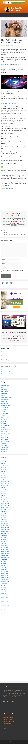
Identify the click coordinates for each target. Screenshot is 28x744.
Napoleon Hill (4, 431)
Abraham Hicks (5, 385)
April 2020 (3, 591)
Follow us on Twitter (6, 371)
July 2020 (3, 585)
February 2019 (4, 619)
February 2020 (4, 595)
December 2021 (5, 551)
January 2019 (4, 621)
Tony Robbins (4, 447)
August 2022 (4, 535)
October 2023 (4, 507)
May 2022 (3, 541)
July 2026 (3, 461)
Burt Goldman (4, 391)
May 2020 (3, 589)
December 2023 (5, 503)
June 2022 (3, 539)
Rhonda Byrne (4, 439)
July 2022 (3, 537)
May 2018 (3, 633)
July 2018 (3, 629)
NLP (2, 435)
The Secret (4, 445)
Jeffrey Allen (4, 409)
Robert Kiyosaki (5, 441)
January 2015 (4, 679)
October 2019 (4, 603)
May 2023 (3, 517)
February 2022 (4, 547)
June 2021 (3, 563)
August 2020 (4, 583)
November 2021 (5, 553)
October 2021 (4, 555)
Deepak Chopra (5, 399)
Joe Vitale (3, 411)
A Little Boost (4, 358)
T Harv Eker (4, 443)
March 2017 (4, 653)
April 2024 (3, 495)
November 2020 (5, 577)
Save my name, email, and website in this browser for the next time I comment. (13, 271)
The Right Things (5, 360)
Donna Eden (4, 401)
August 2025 (4, 471)
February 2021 (4, 571)
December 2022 (5, 527)
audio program (13, 116)
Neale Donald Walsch (6, 433)
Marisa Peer (4, 423)
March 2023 (4, 521)
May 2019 (3, 613)
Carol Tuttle (4, 393)
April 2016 (3, 671)
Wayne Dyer (4, 451)
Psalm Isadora (4, 437)
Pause (2, 356)
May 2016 (3, 669)
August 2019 (4, 607)
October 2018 (4, 627)
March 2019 (4, 617)
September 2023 (5, 509)
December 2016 (5, 657)
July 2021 (3, 561)
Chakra (3, 395)
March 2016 (4, 673)
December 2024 (5, 481)
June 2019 (3, 611)
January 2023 (4, 525)
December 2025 (5, 467)
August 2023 (4, 511)
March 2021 (4, 569)
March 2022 (4, 545)
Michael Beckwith (5, 429)
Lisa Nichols (4, 419)
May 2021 (3, 565)
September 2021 (5, 557)
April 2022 (3, 543)
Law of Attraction (5, 417)
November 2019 (5, 601)
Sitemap (5, 732)
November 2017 (5, 645)
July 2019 (3, 609)
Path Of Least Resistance (7, 354)
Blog (4, 230)
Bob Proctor (4, 389)
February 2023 (4, 523)
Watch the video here (8, 188)
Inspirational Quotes (6, 405)
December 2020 (5, 575)
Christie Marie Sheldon (6, 397)
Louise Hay (4, 421)
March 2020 (4, 593)
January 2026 (4, 465)
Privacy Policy (6, 736)
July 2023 (3, 513)
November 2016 (5, 659)
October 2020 (4, 579)
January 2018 (4, 641)
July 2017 (3, 649)
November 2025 (5, 469)
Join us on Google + (6, 375)
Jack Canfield (4, 407)
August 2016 (4, 665)
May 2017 (3, 651)
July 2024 (3, 489)
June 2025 (3, 473)
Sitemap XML (6, 734)
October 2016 (4, 661)
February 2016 (4, 675)
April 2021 (3, 567)
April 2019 (3, 615)
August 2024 (4, 487)
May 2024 (3, 493)
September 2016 (5, 663)
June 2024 (3, 491)
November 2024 (5, 483)
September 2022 (5, 533)
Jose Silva (3, 415)
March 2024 (4, 497)
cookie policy (14, 696)
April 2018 (3, 635)
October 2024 (4, 485)
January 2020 (4, 597)
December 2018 (5, 623)
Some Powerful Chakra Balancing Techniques (14, 234)
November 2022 (5, 529)
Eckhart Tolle (4, 403)
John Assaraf (4, 413)
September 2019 (5, 605)
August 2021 (4, 559)
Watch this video (5, 64)
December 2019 (5, 599)
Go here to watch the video (9, 103)
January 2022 (4, 549)
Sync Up (5, 232)
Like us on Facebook (6, 369)
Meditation (3, 427)
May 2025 (3, 475)
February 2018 (4, 639)
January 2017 (4, 655)
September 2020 (5, 581)
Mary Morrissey (5, 425)
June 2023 (3, 515)
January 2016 (4, 677)
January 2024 (4, 501)
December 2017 (5, 643)
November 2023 (5, 505)
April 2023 (3, 519)
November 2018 (5, 625)
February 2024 (4, 499)
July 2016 (3, 667)
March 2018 (4, 637)
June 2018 (3, 631)
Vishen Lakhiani (5, 449)
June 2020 (3, 587)
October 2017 (4, 647)
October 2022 (4, 531)
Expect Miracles (5, 352)
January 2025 (4, 479)
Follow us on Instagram (7, 373)
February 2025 (4, 477)
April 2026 (3, 463)
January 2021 (4, 573)
